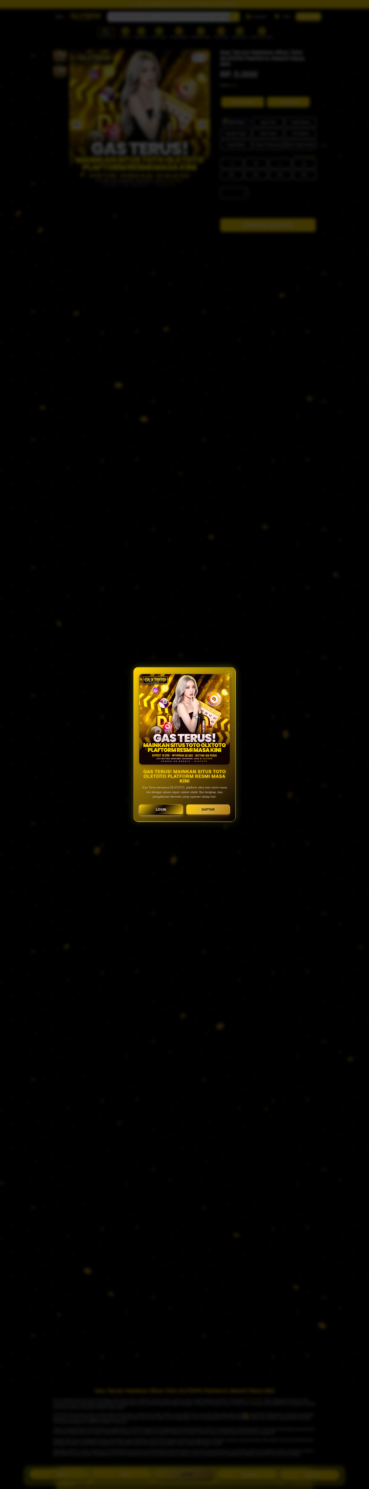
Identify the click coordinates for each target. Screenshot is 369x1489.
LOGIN (161, 809)
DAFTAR (208, 809)
